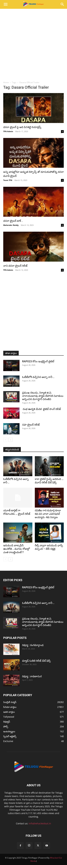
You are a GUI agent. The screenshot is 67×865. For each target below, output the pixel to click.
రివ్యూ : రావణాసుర (32, 676)
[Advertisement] (33, 43)
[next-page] (10, 440)
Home (6, 82)
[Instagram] (29, 845)
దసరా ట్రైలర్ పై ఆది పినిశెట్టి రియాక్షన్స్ (22, 127)
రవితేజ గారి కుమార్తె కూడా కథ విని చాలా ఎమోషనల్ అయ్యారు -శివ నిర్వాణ (48, 514)
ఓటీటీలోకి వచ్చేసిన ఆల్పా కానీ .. (38, 377)
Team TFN (7, 180)
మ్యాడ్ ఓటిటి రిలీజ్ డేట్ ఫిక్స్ (36, 660)
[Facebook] (20, 845)
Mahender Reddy (11, 225)
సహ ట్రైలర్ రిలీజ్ (31, 424)
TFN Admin (8, 131)
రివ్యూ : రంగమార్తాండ (33, 645)
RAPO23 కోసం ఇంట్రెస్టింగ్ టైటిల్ (38, 361)
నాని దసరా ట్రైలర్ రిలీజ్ (15, 265)
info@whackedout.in (40, 823)
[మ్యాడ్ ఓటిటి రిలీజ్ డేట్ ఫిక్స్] (11, 665)
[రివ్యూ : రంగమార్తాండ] (11, 649)
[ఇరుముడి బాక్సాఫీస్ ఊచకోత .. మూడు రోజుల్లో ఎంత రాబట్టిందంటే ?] (17, 533)
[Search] (62, 4)
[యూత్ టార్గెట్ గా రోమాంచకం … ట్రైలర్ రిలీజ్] (17, 498)
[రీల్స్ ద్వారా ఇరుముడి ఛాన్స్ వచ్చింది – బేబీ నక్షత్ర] (49, 533)
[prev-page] (5, 440)
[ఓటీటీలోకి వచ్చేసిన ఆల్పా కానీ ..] (11, 381)
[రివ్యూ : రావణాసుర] (11, 680)
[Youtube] (46, 845)
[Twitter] (38, 845)
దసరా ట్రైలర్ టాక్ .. (13, 220)
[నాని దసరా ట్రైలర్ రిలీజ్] (33, 247)
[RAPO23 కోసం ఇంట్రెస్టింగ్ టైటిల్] (11, 365)
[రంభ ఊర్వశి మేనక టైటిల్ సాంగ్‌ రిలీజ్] (11, 413)
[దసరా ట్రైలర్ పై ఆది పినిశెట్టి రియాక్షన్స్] (33, 108)
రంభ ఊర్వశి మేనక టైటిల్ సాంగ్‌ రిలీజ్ (41, 409)
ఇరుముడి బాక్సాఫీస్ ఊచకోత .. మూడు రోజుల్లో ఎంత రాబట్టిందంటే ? (16, 549)
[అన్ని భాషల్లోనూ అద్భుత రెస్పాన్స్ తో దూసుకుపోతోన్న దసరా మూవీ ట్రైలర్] (33, 153)
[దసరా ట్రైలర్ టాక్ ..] (33, 202)
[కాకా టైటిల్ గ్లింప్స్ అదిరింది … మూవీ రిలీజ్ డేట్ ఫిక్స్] (49, 466)
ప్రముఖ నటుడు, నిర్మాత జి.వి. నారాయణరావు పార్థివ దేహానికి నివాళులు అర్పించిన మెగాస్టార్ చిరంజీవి (42, 396)
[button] (5, 4)
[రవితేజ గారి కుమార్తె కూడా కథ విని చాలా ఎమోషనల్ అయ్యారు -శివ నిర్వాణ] (49, 498)
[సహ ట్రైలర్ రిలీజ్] (11, 428)
